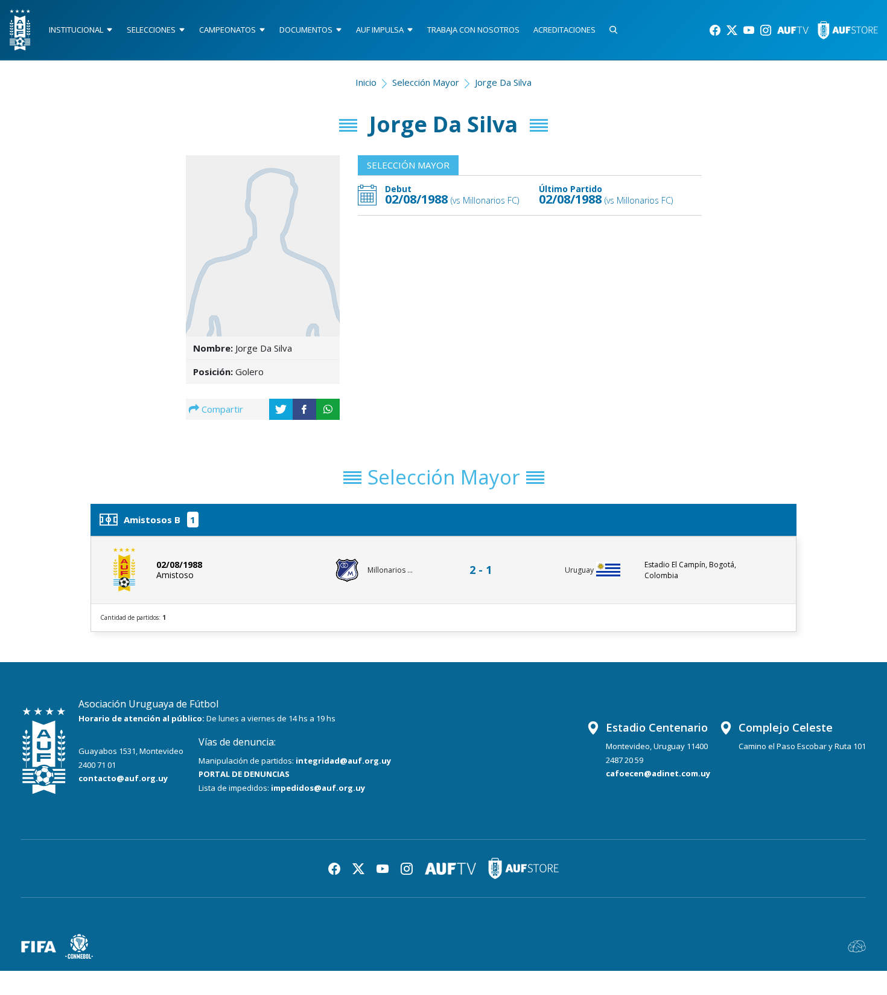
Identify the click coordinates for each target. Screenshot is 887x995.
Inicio (366, 82)
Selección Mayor (425, 82)
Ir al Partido (484, 558)
